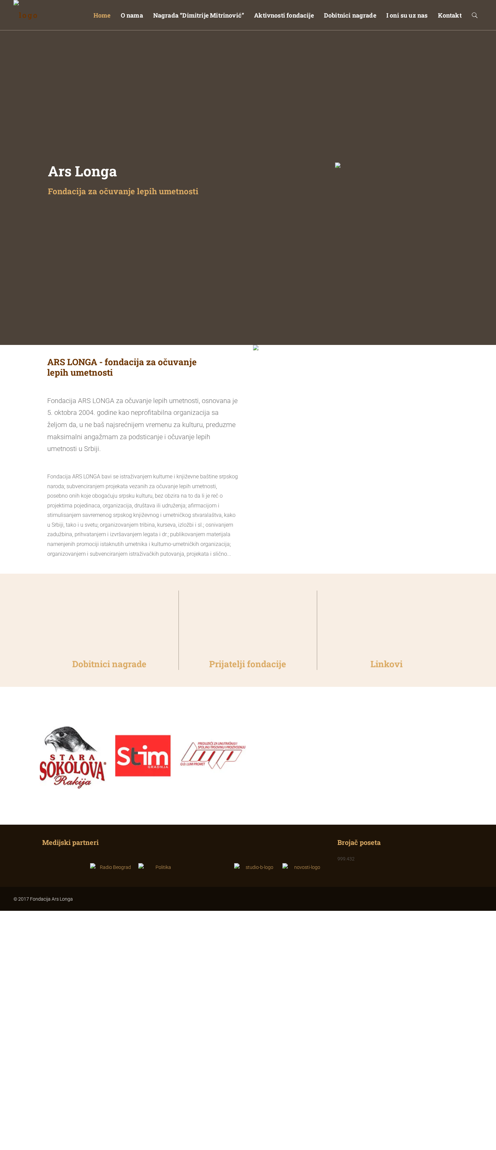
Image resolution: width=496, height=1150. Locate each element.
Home (102, 15)
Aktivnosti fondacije (284, 15)
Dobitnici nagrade (350, 15)
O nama (132, 15)
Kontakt (450, 15)
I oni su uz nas (407, 15)
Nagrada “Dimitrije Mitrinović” (198, 15)
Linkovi (386, 664)
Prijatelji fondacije (247, 664)
